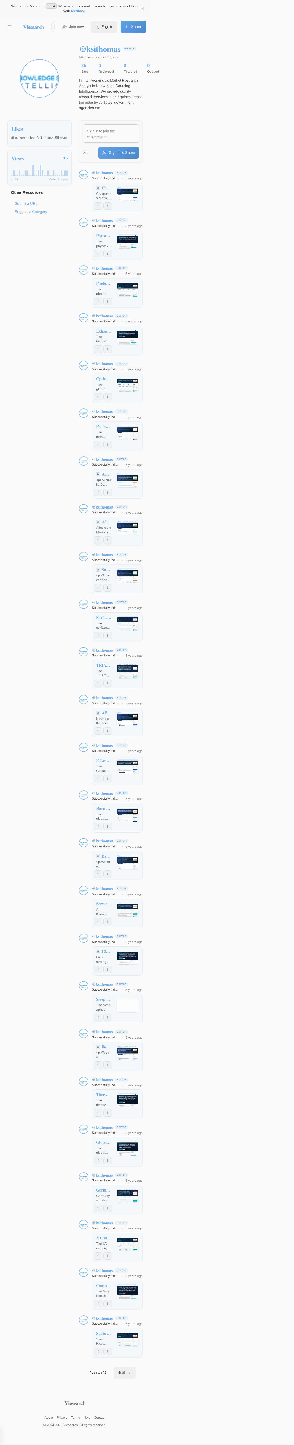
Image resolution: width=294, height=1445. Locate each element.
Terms (75, 1417)
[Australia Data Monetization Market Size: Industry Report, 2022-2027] (127, 480)
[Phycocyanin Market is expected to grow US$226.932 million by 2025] (127, 241)
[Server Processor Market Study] (127, 910)
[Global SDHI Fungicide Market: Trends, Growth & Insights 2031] (127, 957)
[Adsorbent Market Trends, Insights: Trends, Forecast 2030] (127, 528)
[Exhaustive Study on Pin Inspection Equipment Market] (127, 337)
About (49, 1417)
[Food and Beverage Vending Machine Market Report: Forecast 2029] (127, 1053)
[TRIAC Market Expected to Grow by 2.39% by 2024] (127, 671)
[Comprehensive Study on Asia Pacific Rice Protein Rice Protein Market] (127, 1291)
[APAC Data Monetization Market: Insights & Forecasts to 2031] (127, 719)
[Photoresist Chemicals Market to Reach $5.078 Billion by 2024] (127, 289)
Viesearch (33, 27)
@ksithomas (102, 172)
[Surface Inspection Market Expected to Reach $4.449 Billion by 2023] (127, 623)
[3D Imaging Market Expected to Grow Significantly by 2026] (127, 1244)
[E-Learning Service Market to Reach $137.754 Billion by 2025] (127, 766)
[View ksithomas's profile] (83, 174)
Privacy (62, 1417)
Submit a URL (26, 204)
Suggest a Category (31, 212)
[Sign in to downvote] (107, 206)
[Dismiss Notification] (142, 8)
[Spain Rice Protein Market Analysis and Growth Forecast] (127, 1339)
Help (87, 1417)
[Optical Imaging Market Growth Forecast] (127, 385)
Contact (99, 1417)
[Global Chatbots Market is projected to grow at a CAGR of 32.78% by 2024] (127, 1148)
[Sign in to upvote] (98, 206)
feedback (78, 11)
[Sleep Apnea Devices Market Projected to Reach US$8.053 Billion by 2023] (127, 1005)
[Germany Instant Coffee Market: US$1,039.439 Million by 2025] (127, 1196)
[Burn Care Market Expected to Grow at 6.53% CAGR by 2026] (127, 814)
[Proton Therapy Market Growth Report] (127, 432)
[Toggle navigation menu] (10, 27)
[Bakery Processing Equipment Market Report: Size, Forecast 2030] (127, 862)
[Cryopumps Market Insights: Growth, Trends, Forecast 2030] (127, 194)
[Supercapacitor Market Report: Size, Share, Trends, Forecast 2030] (127, 575)
